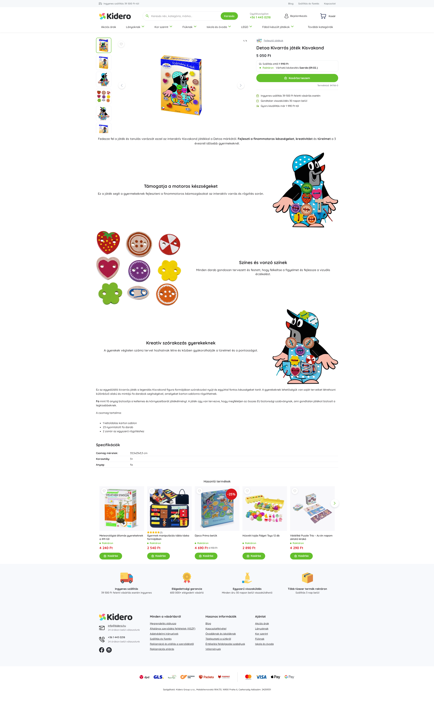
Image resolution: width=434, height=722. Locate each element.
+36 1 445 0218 (260, 17)
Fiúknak (187, 27)
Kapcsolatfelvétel (215, 628)
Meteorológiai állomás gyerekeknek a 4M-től (121, 537)
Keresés (229, 16)
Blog (290, 3)
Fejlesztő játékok (273, 40)
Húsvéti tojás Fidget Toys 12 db (260, 535)
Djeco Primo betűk (206, 535)
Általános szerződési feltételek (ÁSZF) (172, 628)
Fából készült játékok (276, 27)
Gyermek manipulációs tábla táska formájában (168, 537)
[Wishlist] (121, 44)
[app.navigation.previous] (99, 503)
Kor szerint (161, 27)
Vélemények (213, 649)
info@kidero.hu (117, 625)
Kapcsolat (330, 3)
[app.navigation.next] (335, 503)
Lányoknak (133, 27)
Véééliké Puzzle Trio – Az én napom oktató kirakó (311, 537)
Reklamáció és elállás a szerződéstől (172, 644)
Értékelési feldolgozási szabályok (225, 644)
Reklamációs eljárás (162, 649)
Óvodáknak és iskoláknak (220, 633)
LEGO (244, 27)
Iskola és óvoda (217, 27)
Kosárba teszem (299, 78)
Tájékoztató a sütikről (218, 638)
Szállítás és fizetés (308, 3)
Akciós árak (108, 27)
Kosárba (113, 555)
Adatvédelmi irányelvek (164, 633)
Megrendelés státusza (163, 623)
